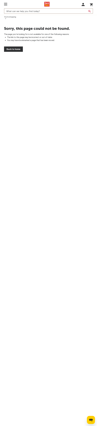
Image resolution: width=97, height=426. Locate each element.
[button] (83, 4)
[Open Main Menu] (5, 4)
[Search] (89, 11)
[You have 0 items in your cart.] (91, 4)
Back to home (13, 49)
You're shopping (10, 17)
